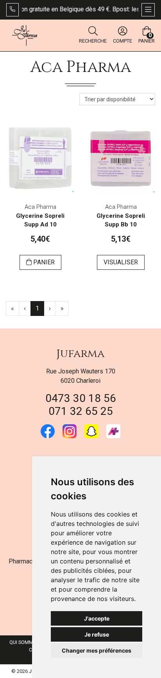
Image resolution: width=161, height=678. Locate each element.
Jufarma (80, 353)
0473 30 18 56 (80, 398)
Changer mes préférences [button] (96, 650)
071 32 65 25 (80, 411)
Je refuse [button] (96, 634)
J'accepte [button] (96, 618)
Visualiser (121, 262)
